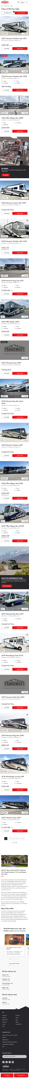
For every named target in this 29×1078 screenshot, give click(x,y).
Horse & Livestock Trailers (9, 1042)
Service (4, 1024)
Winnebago (3, 886)
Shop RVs (4, 1015)
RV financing (4, 895)
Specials (4, 1017)
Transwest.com (6, 1032)
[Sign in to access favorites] (18, 2)
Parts (3, 1026)
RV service (23, 897)
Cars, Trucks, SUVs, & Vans (9, 1035)
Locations (18, 1015)
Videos (17, 1022)
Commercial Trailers (8, 1044)
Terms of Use (23, 1069)
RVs (2, 6)
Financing (4, 1022)
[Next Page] (23, 838)
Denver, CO (9, 903)
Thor (10, 886)
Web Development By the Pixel (15, 1070)
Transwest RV (18, 1024)
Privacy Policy (11, 1069)
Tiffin (21, 884)
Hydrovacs (5, 1040)
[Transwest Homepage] (14, 1066)
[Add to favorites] (27, 18)
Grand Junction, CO (16, 903)
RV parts (17, 897)
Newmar (18, 884)
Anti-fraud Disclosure (5, 1070)
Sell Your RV (5, 1019)
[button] (27, 2)
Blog (17, 1019)
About (17, 1017)
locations (3, 903)
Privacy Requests (17, 1069)
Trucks (4, 1037)
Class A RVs (6, 6)
